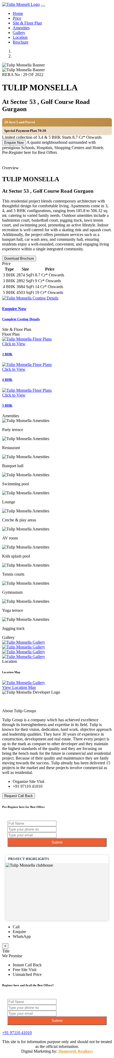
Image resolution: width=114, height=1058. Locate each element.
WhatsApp (22, 936)
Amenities (21, 28)
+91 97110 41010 (27, 786)
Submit (57, 842)
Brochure (20, 42)
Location (20, 37)
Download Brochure (19, 258)
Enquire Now (14, 143)
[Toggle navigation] (43, 6)
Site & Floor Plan (27, 23)
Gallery (19, 32)
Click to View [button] (13, 344)
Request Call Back (18, 796)
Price (17, 18)
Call (16, 927)
